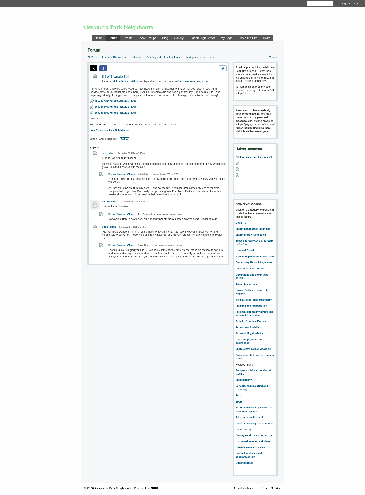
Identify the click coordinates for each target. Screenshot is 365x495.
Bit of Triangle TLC (116, 76)
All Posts (92, 57)
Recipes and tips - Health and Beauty (253, 372)
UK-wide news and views (250, 447)
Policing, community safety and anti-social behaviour (254, 313)
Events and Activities (248, 327)
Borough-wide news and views (254, 435)
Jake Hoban (108, 153)
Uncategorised (244, 463)
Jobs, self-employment (249, 417)
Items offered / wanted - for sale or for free (254, 242)
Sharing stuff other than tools (163, 57)
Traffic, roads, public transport (254, 300)
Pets (238, 395)
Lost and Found (245, 250)
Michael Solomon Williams (126, 81)
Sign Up (346, 3)
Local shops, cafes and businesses (249, 341)
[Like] (223, 68)
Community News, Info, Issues (193, 81)
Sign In (357, 3)
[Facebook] (103, 68)
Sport (239, 401)
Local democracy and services (254, 423)
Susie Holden (109, 226)
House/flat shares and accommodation (249, 455)
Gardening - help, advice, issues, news (255, 356)
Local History (244, 429)
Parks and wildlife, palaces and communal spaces (254, 409)
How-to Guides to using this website (252, 291)
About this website (247, 284)
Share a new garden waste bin (253, 349)
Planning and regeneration (251, 305)
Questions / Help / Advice (251, 268)
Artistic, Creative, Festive (251, 321)
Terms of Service (269, 488)
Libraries (137, 57)
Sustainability (244, 380)
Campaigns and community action (252, 276)
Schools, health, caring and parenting (252, 387)
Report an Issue (243, 488)
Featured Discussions (114, 57)
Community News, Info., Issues (254, 262)
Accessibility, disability (249, 333)
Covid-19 (241, 222)
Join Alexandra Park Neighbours (109, 130)
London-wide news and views (253, 441)
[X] (93, 68)
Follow (124, 139)
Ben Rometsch (109, 201)
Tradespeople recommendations (255, 256)
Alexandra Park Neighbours (117, 27)
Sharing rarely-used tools (199, 57)
